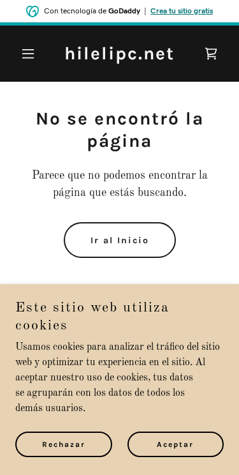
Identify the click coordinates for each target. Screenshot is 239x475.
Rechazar (63, 444)
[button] (31, 53)
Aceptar (175, 444)
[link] (119, 57)
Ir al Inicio (120, 240)
